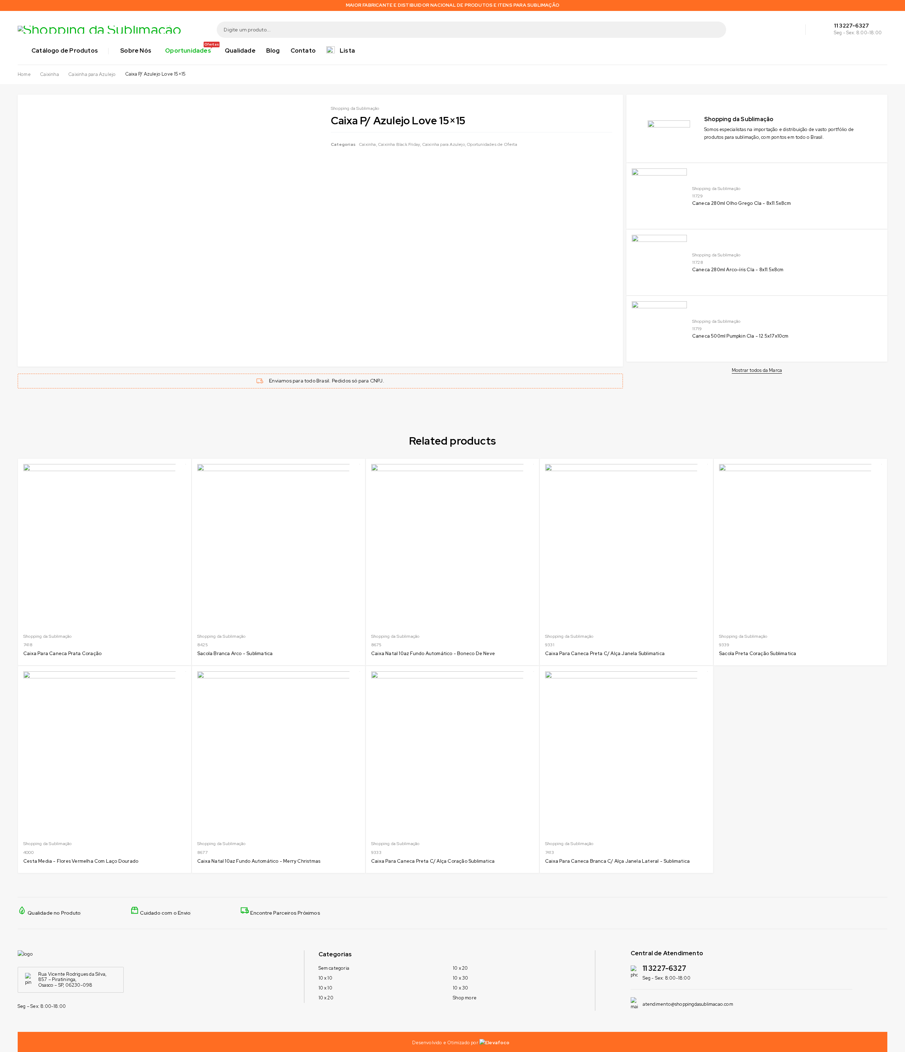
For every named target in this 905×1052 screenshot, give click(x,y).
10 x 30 (460, 978)
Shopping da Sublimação (716, 188)
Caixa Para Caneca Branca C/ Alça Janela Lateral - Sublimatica (617, 861)
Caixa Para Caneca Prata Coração (62, 653)
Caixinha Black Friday (399, 144)
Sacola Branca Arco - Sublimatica (235, 653)
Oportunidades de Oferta (492, 144)
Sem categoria (334, 968)
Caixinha (49, 74)
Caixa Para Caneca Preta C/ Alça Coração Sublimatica (433, 861)
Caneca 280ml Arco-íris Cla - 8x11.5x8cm (738, 270)
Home (24, 74)
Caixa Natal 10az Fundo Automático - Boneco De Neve (433, 653)
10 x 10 (325, 978)
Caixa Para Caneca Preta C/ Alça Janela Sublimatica (605, 653)
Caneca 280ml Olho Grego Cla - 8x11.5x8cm (741, 203)
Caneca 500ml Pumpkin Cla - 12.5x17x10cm (740, 336)
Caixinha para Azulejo (92, 74)
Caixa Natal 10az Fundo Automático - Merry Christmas (258, 861)
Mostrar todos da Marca (757, 370)
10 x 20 (326, 998)
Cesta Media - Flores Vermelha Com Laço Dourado (80, 861)
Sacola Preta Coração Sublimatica (757, 653)
